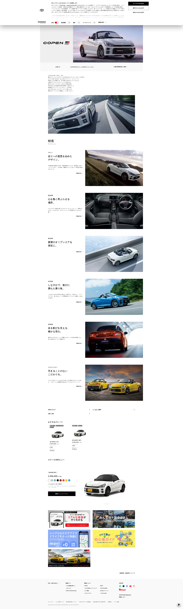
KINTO (101, 585)
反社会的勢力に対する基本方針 (99, 601)
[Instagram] (134, 586)
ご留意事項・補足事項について (126, 573)
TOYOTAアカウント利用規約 (85, 601)
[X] (123, 586)
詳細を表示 (101, 22)
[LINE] (120, 586)
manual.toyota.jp (71, 5)
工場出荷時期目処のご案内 (120, 66)
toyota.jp (62, 5)
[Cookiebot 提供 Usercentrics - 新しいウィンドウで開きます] (42, 22)
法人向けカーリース (104, 590)
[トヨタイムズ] (122, 589)
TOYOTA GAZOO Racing (71, 590)
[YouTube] (130, 586)
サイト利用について (60, 601)
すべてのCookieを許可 (138, 3)
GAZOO (86, 585)
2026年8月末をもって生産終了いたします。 (82, 67)
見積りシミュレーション (61, 493)
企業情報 (109, 601)
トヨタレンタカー (88, 593)
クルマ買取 (86, 590)
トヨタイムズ (68, 588)
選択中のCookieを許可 (138, 8)
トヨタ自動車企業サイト (71, 585)
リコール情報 (116, 601)
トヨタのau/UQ (103, 593)
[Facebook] (127, 586)
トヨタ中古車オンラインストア (90, 588)
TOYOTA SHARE (103, 588)
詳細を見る (78, 173)
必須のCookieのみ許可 (138, 12)
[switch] (68, 22)
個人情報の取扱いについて (71, 601)
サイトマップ (50, 601)
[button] (179, 605)
